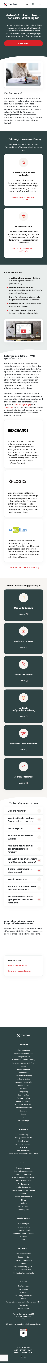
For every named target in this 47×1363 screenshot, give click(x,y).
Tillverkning (23, 1135)
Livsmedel (23, 1147)
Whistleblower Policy (23, 1352)
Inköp (23, 1066)
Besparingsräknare (23, 1174)
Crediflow (8, 407)
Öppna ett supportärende (19, 971)
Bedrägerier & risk (23, 1056)
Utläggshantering (23, 1069)
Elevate (23, 1263)
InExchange (20, 404)
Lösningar (23, 1045)
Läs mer (22, 614)
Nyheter (23, 1292)
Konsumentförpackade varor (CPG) (23, 1154)
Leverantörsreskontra (23, 1108)
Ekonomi (23, 1111)
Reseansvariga (23, 1120)
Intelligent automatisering (23, 1233)
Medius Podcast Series (23, 1181)
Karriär (23, 1299)
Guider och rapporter (23, 1197)
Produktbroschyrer (23, 1187)
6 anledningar (23, 1224)
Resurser (23, 1163)
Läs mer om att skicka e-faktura (23, 250)
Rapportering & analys (23, 1082)
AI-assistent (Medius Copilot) (23, 1060)
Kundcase (23, 1193)
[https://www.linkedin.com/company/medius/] (22, 1356)
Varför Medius (23, 1218)
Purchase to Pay (23, 1098)
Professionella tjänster (23, 1260)
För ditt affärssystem (23, 1104)
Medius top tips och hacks (23, 1273)
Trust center (24, 1305)
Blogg (23, 1200)
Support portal (23, 1209)
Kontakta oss (23, 1286)
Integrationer (23, 1085)
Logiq (28, 404)
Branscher (23, 1129)
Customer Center (23, 1254)
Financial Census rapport (23, 1171)
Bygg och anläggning (23, 1144)
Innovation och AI (23, 1230)
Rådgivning (23, 1092)
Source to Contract (23, 1101)
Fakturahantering (23, 1050)
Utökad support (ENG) (23, 1270)
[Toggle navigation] (40, 4)
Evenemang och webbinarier (23, 1190)
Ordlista (23, 1203)
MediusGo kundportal (17, 965)
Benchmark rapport (23, 1168)
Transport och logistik (23, 1138)
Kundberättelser (23, 1227)
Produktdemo (23, 1184)
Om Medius (23, 1289)
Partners (23, 1236)
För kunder (23, 1248)
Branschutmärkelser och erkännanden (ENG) (23, 1302)
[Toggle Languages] (33, 4)
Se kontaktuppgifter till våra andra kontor (25, 1324)
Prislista (23, 1240)
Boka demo (23, 43)
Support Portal (23, 1257)
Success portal (23, 1206)
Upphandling (24, 1072)
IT (23, 1117)
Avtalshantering (23, 1079)
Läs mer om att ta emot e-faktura (23, 198)
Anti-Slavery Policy (23, 1350)
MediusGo (23, 1088)
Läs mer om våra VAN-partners (21, 568)
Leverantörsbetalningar (23, 1053)
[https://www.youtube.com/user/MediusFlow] (25, 1356)
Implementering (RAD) (23, 1266)
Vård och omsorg (23, 1150)
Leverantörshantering (23, 1076)
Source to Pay (23, 1095)
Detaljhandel (23, 1141)
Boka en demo (23, 1308)
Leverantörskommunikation (23, 1063)
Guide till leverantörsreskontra (23, 1177)
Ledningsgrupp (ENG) (23, 1295)
